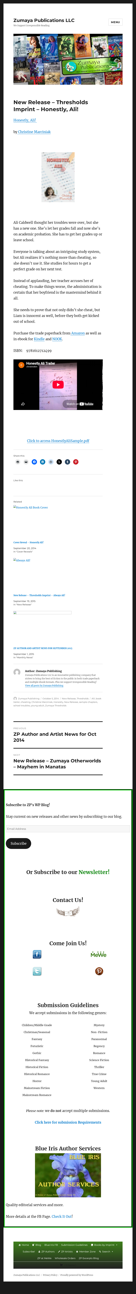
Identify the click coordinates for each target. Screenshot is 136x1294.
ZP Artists (67, 1251)
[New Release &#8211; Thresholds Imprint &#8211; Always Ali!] (59, 574)
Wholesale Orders (65, 1258)
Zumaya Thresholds (55, 705)
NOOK (57, 339)
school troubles (21, 705)
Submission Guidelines (74, 1244)
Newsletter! (94, 872)
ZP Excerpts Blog (89, 1258)
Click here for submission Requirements (68, 1122)
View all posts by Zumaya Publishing (44, 685)
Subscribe (19, 843)
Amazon (77, 333)
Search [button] (106, 1251)
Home (25, 1244)
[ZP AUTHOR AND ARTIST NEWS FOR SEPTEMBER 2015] (59, 627)
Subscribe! (29, 1251)
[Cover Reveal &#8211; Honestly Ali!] (59, 521)
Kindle (39, 339)
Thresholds (83, 698)
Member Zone (87, 1251)
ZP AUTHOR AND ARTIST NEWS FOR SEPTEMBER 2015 (42, 648)
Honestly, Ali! (25, 120)
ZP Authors (48, 1251)
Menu (115, 22)
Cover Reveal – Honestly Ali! (28, 542)
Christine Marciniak (34, 132)
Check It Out (62, 1216)
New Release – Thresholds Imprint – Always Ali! (39, 595)
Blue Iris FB (51, 1244)
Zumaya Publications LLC (44, 20)
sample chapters (88, 702)
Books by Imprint (104, 1244)
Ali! (93, 698)
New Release (69, 698)
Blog (38, 1244)
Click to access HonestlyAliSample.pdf (58, 441)
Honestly (58, 702)
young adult (37, 705)
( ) (70, 1265)
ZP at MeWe (44, 1258)
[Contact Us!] (68, 912)
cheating (26, 702)
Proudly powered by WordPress (76, 1275)
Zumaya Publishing (28, 698)
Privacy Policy (50, 1275)
